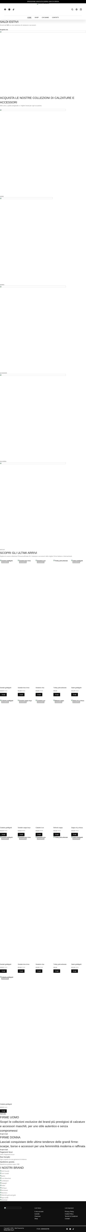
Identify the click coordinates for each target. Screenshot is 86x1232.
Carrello (37, 1214)
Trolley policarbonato (59, 688)
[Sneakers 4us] (43, 623)
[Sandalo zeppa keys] (25, 763)
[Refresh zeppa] (60, 763)
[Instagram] (9, 9)
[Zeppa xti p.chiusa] (78, 763)
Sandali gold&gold (5, 688)
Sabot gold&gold (76, 688)
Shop (37, 17)
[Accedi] (76, 9)
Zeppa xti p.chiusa (77, 827)
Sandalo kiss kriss (23, 688)
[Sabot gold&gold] (78, 623)
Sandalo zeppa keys (24, 827)
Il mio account (39, 1211)
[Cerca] (72, 9)
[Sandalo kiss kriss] (25, 623)
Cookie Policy (69, 1214)
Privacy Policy (69, 1211)
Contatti (55, 17)
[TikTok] (13, 9)
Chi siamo (45, 17)
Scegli (3, 694)
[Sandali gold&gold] (7, 623)
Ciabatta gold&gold (6, 827)
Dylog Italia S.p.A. (9, 1230)
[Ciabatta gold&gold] (7, 763)
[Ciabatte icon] (43, 763)
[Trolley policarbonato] (60, 623)
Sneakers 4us (40, 688)
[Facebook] (5, 9)
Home (29, 17)
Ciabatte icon (40, 827)
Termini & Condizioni (71, 1216)
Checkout (37, 1216)
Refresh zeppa (58, 827)
